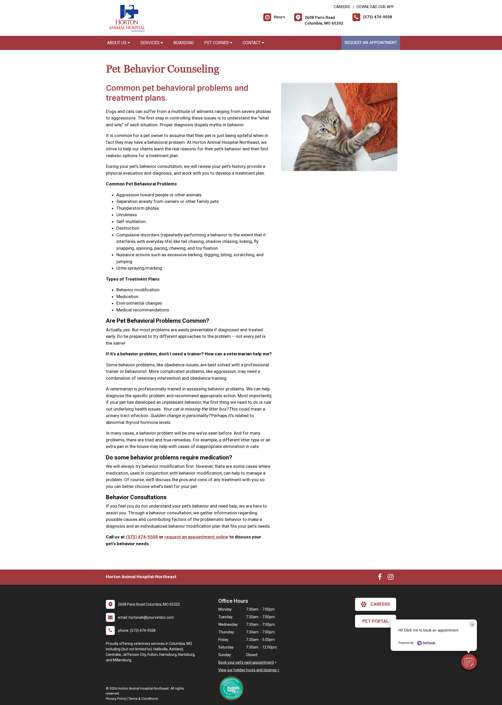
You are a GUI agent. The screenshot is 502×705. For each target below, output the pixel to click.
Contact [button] (252, 42)
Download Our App (375, 6)
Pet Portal (375, 621)
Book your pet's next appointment (246, 662)
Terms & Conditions (143, 699)
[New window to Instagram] (390, 578)
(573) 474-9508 (142, 536)
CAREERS (342, 6)
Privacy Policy (116, 699)
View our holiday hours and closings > (248, 670)
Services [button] (150, 42)
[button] (469, 662)
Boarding (183, 42)
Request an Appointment (371, 42)
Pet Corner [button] (217, 42)
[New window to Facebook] (379, 578)
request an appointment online (196, 536)
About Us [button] (117, 42)
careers (380, 604)
